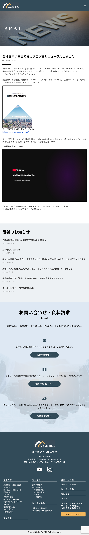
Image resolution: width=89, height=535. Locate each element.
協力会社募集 (38, 503)
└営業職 (35, 494)
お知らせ (65, 494)
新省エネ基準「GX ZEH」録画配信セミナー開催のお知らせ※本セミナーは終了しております (44, 259)
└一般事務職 (37, 497)
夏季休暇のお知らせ (11, 250)
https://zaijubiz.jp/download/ (15, 132)
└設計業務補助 (38, 492)
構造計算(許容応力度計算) (12, 502)
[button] (85, 5)
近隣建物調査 (8, 497)
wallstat (6, 504)
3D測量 (6, 494)
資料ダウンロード (70, 484)
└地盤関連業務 (38, 490)
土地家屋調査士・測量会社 (42, 510)
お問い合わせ (67, 480)
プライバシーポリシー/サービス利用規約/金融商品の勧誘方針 (72, 506)
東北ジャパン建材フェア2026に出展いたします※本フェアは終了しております (37, 269)
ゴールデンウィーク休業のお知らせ (18, 288)
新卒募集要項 (37, 485)
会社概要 (7, 518)
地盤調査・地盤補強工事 (12, 485)
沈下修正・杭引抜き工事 (12, 490)
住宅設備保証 (8, 509)
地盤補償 (6, 487)
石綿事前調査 (8, 512)
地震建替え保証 (9, 507)
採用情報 (36, 480)
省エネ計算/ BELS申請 (11, 499)
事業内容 (7, 480)
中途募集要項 (37, 487)
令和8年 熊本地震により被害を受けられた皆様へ (24, 240)
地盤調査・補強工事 (39, 508)
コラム (64, 498)
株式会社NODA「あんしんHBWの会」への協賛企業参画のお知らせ (32, 278)
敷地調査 (6, 492)
